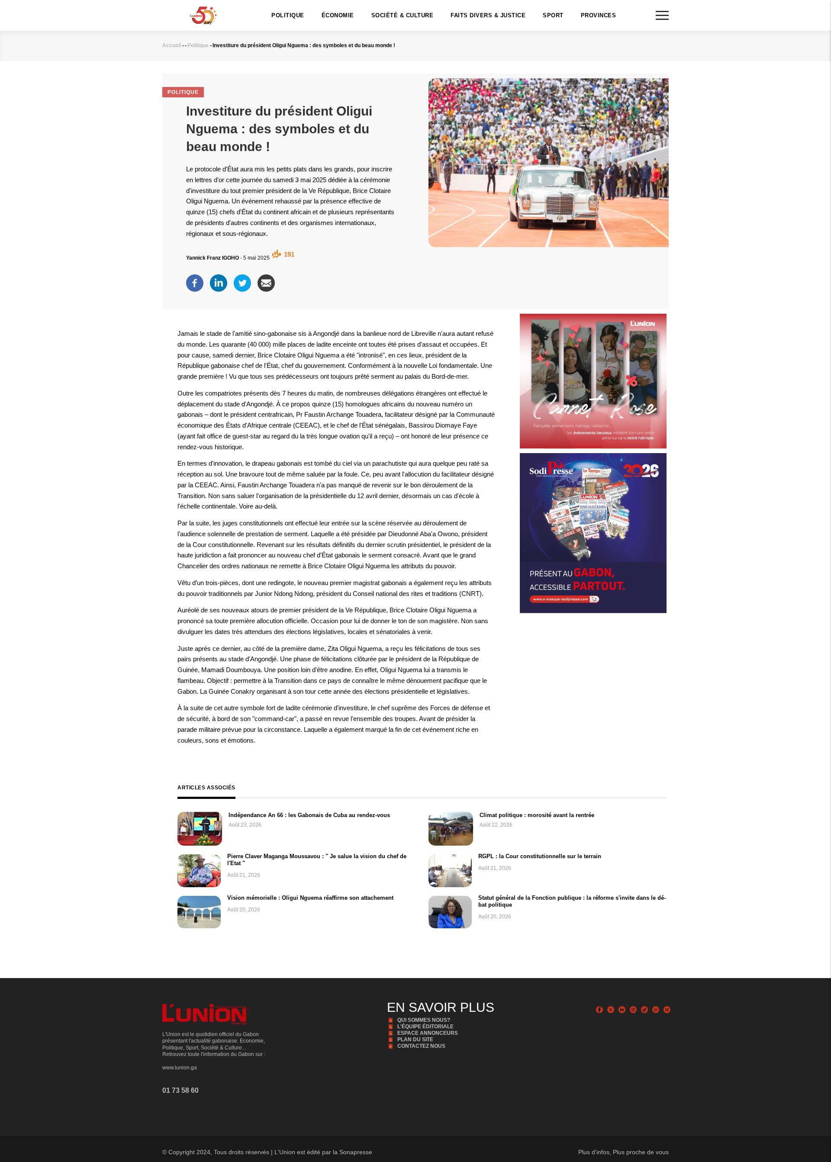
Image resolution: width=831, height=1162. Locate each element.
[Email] (266, 280)
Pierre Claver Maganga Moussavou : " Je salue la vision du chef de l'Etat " (316, 859)
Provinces (598, 15)
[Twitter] (242, 280)
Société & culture (402, 15)
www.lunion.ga (179, 1068)
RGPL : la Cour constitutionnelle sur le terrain (539, 856)
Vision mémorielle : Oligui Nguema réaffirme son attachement (310, 898)
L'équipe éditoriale (425, 1027)
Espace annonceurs (427, 1033)
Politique (287, 15)
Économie (338, 15)
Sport (553, 15)
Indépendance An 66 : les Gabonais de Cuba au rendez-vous (309, 815)
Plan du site (415, 1039)
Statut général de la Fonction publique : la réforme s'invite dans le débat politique (572, 901)
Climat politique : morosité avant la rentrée (537, 815)
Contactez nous (421, 1046)
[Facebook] (194, 280)
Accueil (171, 45)
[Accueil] (203, 14)
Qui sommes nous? (423, 1020)
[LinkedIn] (218, 280)
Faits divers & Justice (488, 15)
